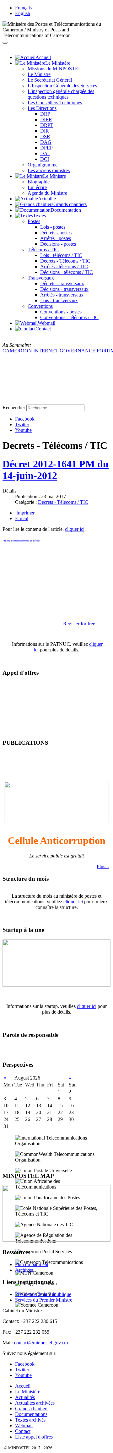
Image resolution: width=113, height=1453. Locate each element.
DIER (46, 119)
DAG (45, 142)
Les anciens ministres (49, 170)
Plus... (103, 866)
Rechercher (14, 407)
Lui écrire (37, 187)
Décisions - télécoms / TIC (66, 272)
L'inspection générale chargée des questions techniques (61, 94)
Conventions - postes (61, 311)
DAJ (45, 153)
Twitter (22, 424)
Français (23, 7)
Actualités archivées (35, 1403)
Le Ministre (39, 74)
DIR (44, 130)
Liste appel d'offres (34, 1436)
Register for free (79, 623)
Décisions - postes (58, 244)
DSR (45, 136)
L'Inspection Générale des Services (62, 85)
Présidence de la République (43, 1294)
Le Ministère (27, 1391)
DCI (44, 159)
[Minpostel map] (56, 1240)
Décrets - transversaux (62, 283)
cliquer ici (74, 529)
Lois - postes (52, 227)
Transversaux (41, 277)
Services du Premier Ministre (43, 1300)
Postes (34, 221)
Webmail (24, 1425)
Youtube (23, 430)
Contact (22, 1431)
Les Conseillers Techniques (55, 102)
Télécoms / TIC (43, 249)
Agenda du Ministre (47, 193)
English (22, 13)
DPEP (46, 147)
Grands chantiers (31, 1408)
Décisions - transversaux (64, 289)
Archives (24, 1270)
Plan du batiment (31, 1264)
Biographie (39, 181)
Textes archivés (30, 1420)
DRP (45, 114)
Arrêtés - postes (55, 238)
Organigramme (42, 164)
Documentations (31, 1414)
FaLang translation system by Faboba (21, 540)
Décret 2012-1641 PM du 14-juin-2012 (56, 469)
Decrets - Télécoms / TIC (65, 261)
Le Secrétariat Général (50, 80)
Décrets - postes (56, 232)
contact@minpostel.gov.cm (41, 1342)
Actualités (25, 1397)
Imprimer (25, 512)
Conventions (40, 306)
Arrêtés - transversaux (61, 294)
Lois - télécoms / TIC (61, 255)
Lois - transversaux (59, 300)
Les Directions (42, 108)
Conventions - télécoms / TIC (69, 317)
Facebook (25, 419)
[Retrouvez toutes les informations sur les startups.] (56, 985)
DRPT (46, 125)
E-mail (21, 518)
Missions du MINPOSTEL (54, 68)
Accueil (22, 1386)
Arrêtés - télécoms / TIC (64, 266)
